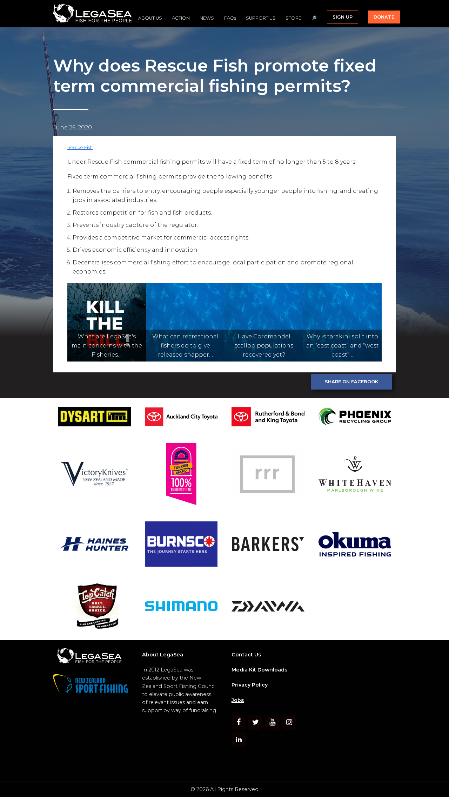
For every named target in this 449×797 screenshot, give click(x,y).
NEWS (207, 18)
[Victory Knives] (94, 475)
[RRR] (268, 475)
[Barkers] (268, 545)
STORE (293, 18)
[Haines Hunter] (94, 545)
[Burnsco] (181, 545)
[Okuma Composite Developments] (355, 545)
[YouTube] (272, 722)
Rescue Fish (80, 147)
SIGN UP (343, 17)
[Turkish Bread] (181, 475)
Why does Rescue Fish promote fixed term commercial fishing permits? (214, 75)
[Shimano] (181, 607)
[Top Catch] (94, 607)
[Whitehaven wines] (355, 475)
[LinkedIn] (239, 739)
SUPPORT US (261, 18)
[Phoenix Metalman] (355, 418)
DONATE (384, 17)
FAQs (230, 18)
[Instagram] (289, 722)
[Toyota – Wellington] (268, 418)
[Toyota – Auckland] (181, 417)
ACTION (181, 18)
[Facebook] (239, 722)
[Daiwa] (268, 607)
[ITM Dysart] (94, 418)
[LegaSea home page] (92, 13)
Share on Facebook (351, 381)
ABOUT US (150, 18)
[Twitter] (255, 722)
